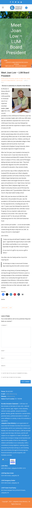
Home (5, 60)
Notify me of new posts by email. (12, 377)
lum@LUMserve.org (11, 394)
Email (3, 358)
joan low (4, 307)
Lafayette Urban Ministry (13, 62)
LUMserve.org (10, 396)
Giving (28, 78)
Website (3, 365)
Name (3, 350)
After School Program (7, 78)
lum (10, 307)
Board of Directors (20, 78)
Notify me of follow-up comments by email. (15, 373)
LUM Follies (19, 80)
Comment (4, 325)
